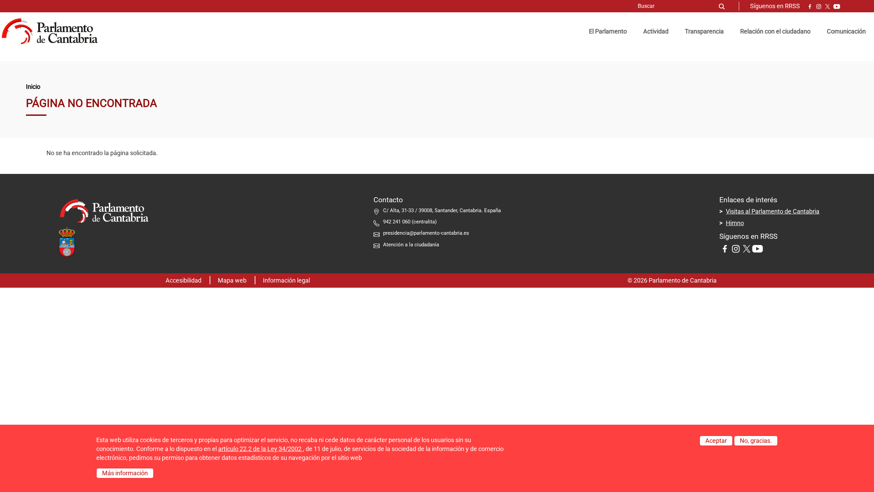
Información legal (286, 280)
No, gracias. (756, 440)
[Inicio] (52, 31)
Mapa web (232, 280)
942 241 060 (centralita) (410, 222)
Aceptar (716, 440)
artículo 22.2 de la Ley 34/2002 (260, 449)
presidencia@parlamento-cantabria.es (426, 233)
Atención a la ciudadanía (411, 245)
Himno (735, 223)
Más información (125, 473)
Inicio (33, 86)
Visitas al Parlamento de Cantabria (772, 211)
